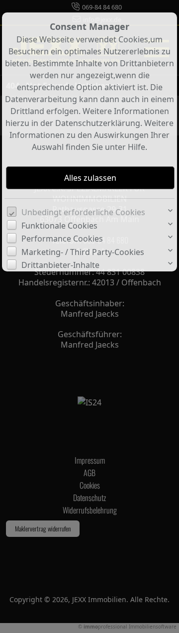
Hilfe (136, 146)
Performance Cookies (62, 238)
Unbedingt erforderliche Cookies (83, 212)
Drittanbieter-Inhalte (60, 264)
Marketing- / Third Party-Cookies (82, 252)
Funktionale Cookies (59, 225)
